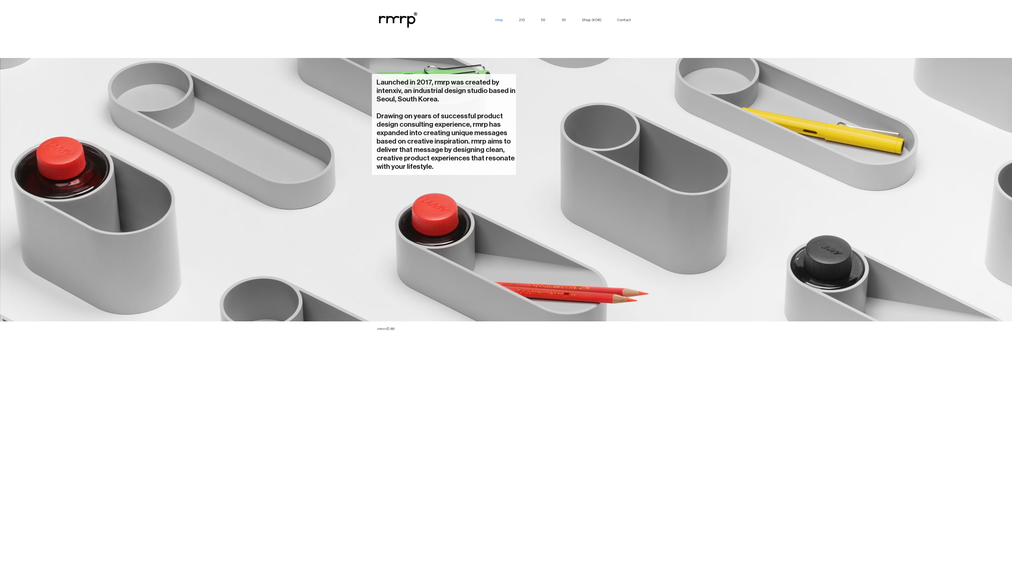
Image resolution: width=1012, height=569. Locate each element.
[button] (518, 19)
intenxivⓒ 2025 (386, 328)
